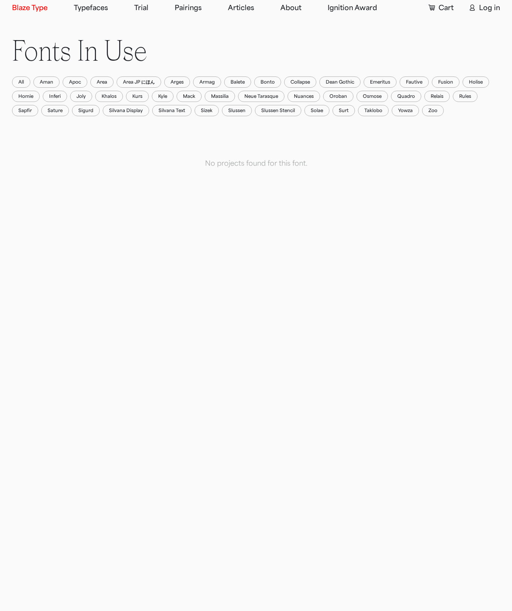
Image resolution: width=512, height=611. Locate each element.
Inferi (55, 96)
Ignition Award (352, 7)
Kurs (137, 96)
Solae (317, 110)
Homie (25, 96)
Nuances (304, 96)
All (21, 82)
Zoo (432, 110)
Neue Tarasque (261, 96)
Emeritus (380, 82)
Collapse (300, 82)
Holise (476, 82)
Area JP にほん (139, 82)
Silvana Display (126, 110)
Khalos (109, 96)
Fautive (414, 82)
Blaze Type (30, 7)
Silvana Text (172, 110)
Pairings (188, 7)
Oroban (338, 96)
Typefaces (91, 7)
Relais (437, 96)
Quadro (406, 96)
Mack (189, 96)
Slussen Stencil (278, 110)
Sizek (207, 110)
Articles (241, 7)
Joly (81, 96)
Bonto (267, 82)
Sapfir (25, 110)
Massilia (220, 96)
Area (102, 82)
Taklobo (373, 110)
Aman (46, 82)
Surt (344, 110)
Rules (465, 96)
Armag (207, 82)
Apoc (75, 82)
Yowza (405, 110)
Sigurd (85, 110)
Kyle (162, 96)
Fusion (445, 82)
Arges (177, 82)
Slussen (237, 110)
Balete (238, 82)
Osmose (372, 96)
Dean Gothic (340, 82)
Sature (55, 110)
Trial (141, 7)
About (290, 7)
